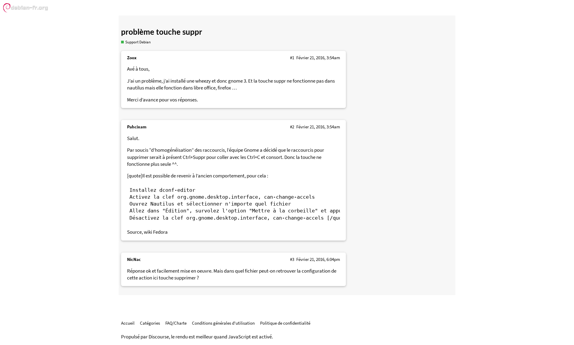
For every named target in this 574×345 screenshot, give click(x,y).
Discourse (159, 337)
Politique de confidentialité (285, 323)
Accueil (128, 323)
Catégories (150, 323)
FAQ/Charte (176, 323)
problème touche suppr (161, 32)
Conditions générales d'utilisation (223, 323)
